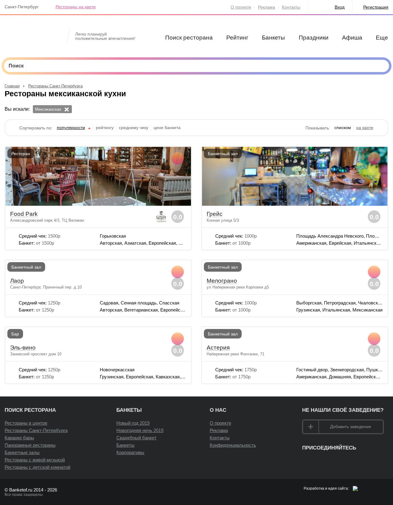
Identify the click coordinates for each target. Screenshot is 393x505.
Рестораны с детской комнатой (37, 467)
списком (342, 127)
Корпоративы (130, 452)
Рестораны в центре (26, 423)
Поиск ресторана (189, 37)
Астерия (218, 348)
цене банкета (167, 127)
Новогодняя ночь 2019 (139, 430)
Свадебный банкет (136, 437)
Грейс (215, 214)
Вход (339, 7)
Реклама (266, 7)
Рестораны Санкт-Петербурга (36, 430)
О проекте (241, 7)
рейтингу (105, 127)
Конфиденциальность (233, 445)
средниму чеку (133, 127)
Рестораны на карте (76, 6)
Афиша (352, 37)
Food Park (24, 214)
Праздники (314, 37)
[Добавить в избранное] (177, 158)
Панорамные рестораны (30, 445)
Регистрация (375, 7)
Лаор (17, 281)
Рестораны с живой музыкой (35, 459)
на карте (364, 127)
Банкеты (273, 37)
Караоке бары (19, 437)
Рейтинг (237, 37)
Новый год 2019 (133, 423)
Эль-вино (23, 348)
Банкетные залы (22, 452)
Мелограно (222, 281)
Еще (382, 37)
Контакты (291, 7)
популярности (71, 127)
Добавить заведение (350, 426)
